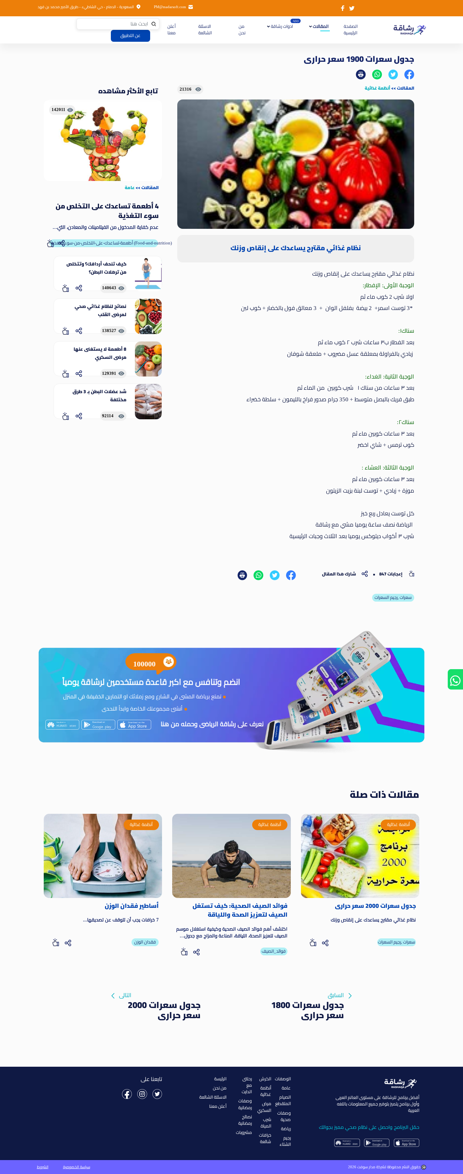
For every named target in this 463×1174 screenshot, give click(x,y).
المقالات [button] (320, 26)
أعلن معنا (171, 29)
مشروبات (244, 1132)
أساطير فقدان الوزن (132, 905)
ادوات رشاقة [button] (281, 26)
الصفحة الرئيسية (350, 29)
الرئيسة (220, 1079)
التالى (160, 996)
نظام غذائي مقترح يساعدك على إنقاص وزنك (373, 919)
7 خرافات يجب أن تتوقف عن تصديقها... (121, 919)
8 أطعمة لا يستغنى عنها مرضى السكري (100, 353)
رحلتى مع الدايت (247, 1085)
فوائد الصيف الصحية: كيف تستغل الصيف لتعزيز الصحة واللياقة (240, 910)
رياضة (286, 1128)
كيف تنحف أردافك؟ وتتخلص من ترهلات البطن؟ (96, 268)
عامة (130, 187)
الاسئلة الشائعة (205, 29)
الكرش (265, 1079)
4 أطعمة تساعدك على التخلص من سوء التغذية (107, 210)
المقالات (405, 88)
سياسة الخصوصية (76, 1167)
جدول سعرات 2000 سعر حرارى (375, 905)
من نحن (242, 29)
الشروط (42, 1167)
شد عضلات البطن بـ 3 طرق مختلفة (99, 395)
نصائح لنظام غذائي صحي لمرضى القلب (100, 310)
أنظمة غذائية (377, 88)
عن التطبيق (130, 35)
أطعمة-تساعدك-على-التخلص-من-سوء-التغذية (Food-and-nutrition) (104, 243)
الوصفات (283, 1079)
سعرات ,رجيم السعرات (393, 597)
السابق (307, 996)
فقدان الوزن (145, 942)
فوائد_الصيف (274, 951)
